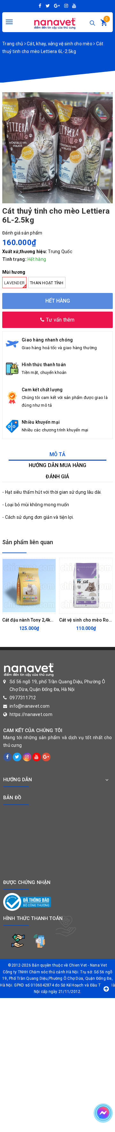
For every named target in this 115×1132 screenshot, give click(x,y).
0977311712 (23, 697)
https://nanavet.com (31, 714)
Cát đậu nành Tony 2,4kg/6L (31, 620)
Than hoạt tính (47, 282)
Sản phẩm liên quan (27, 542)
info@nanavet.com (30, 706)
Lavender (14, 282)
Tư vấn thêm (60, 320)
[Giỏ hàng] (104, 24)
